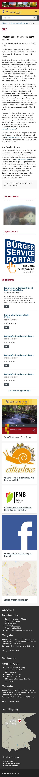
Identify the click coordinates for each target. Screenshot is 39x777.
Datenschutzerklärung (13, 763)
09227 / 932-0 (15, 626)
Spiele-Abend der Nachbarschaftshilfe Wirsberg (16, 316)
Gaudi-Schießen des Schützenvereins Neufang (19, 336)
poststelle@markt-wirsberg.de (21, 630)
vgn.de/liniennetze (8, 129)
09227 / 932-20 (16, 674)
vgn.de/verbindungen (14, 137)
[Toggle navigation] (35, 12)
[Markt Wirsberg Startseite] (17, 12)
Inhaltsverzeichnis (11, 766)
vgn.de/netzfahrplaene (23, 159)
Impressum (9, 761)
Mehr (7, 306)
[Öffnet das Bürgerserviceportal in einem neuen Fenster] (19, 256)
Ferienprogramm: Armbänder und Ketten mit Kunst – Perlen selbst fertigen (18, 288)
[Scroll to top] (35, 773)
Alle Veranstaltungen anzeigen (19, 391)
